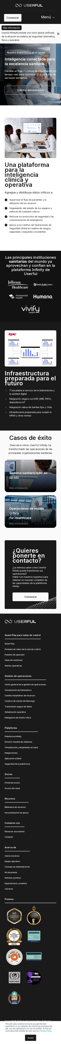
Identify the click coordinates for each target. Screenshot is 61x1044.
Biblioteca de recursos (15, 807)
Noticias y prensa (13, 878)
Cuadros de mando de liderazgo (20, 701)
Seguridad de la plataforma (17, 764)
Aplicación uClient (13, 758)
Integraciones (11, 753)
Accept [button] (30, 1037)
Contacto (9, 837)
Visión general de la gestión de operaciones (25, 684)
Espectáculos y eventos (16, 883)
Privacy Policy (45, 1030)
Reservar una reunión (15, 831)
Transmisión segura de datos (18, 706)
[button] (49, 18)
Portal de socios (12, 783)
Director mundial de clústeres (18, 742)
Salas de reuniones (14, 660)
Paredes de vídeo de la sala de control (23, 649)
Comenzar (13, 17)
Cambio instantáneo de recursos (20, 695)
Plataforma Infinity (13, 736)
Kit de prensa (11, 872)
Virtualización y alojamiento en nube (21, 747)
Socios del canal (12, 788)
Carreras (9, 889)
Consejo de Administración (17, 867)
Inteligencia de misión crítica (18, 717)
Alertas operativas (13, 666)
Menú (46, 17)
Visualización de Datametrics (18, 690)
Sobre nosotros (12, 856)
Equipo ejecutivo (12, 861)
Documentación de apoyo (17, 813)
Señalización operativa (15, 712)
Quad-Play (10, 643)
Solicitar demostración (30, 90)
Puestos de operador (15, 655)
